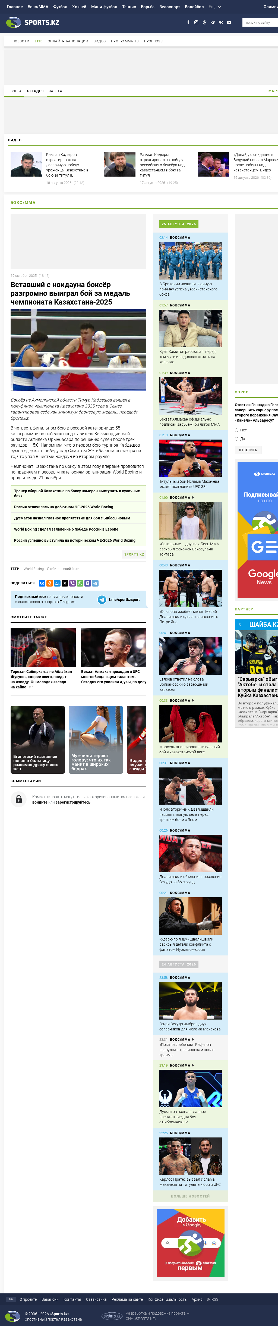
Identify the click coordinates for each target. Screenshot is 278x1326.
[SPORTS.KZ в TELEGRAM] (213, 22)
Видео (100, 41)
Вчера (16, 91)
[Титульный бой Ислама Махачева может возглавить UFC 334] (190, 458)
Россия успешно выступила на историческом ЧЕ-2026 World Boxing (74, 540)
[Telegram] (94, 583)
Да (242, 439)
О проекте (28, 1299)
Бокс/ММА (38, 6)
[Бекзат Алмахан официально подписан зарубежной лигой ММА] (190, 396)
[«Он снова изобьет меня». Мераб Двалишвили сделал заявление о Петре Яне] (190, 588)
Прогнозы (154, 41)
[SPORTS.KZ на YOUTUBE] (229, 22)
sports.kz (134, 554)
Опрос (242, 392)
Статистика (96, 1299)
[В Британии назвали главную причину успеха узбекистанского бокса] (190, 261)
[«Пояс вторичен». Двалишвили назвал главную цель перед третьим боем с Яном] (190, 786)
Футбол (60, 6)
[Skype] (86, 583)
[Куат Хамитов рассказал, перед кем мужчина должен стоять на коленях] (190, 328)
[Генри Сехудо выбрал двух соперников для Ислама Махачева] (190, 1001)
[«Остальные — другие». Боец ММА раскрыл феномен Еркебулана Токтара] (190, 521)
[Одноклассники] (48, 583)
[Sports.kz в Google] (191, 1276)
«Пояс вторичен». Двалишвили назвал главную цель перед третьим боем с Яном (186, 814)
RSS (214, 1299)
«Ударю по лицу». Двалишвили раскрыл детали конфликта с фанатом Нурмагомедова (186, 944)
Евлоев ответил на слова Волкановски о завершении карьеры (183, 684)
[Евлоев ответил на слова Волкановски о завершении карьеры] (190, 656)
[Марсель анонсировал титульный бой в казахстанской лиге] (190, 723)
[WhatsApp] (79, 583)
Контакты (72, 1299)
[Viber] (71, 583)
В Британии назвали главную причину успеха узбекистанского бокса (188, 289)
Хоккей (79, 6)
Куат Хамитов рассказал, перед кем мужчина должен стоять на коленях (187, 356)
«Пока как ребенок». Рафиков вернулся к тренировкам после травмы (186, 1049)
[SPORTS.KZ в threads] (205, 22)
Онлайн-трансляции (68, 41)
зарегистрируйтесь (73, 802)
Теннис (129, 6)
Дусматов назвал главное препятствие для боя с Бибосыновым (72, 518)
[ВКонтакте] (41, 583)
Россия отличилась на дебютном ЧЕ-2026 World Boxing (63, 507)
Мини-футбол (104, 6)
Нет (243, 430)
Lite (39, 41)
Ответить (248, 450)
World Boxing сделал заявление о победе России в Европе (66, 529)
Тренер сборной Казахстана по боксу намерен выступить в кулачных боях (77, 493)
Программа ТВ (125, 41)
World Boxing (34, 569)
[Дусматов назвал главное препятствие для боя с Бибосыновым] (190, 1088)
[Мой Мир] (56, 583)
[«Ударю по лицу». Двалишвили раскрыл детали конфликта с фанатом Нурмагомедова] (190, 916)
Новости (21, 41)
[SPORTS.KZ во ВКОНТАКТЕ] (221, 22)
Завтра (55, 91)
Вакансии (50, 1299)
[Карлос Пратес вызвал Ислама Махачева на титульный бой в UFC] (190, 1156)
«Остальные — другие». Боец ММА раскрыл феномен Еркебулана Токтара (189, 549)
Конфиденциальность (167, 1299)
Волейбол (194, 6)
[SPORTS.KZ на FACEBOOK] (188, 22)
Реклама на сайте (127, 1299)
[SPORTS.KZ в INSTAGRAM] (196, 22)
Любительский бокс (63, 569)
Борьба (147, 6)
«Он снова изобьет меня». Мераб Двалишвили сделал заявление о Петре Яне (188, 616)
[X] (64, 583)
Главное (15, 6)
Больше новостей (190, 1196)
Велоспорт (169, 6)
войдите (40, 802)
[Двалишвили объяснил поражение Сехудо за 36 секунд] (190, 853)
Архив (197, 1299)
